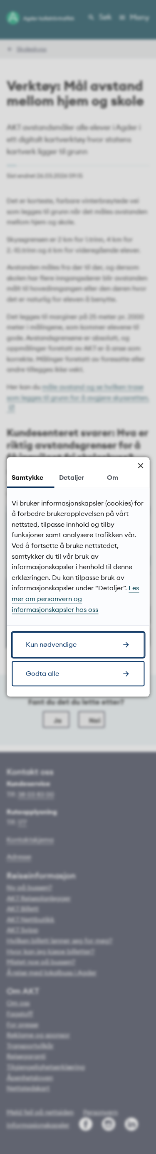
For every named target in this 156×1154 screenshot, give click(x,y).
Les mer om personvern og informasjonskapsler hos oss (75, 599)
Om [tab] (112, 477)
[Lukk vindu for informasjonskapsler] (140, 466)
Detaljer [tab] (71, 477)
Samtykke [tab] (27, 477)
